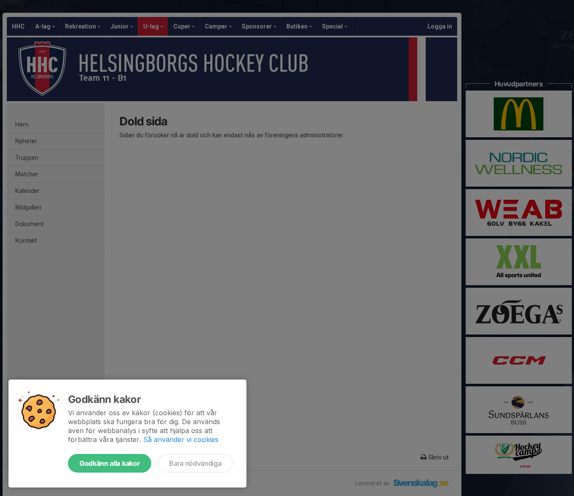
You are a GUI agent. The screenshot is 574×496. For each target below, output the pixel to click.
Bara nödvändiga (195, 463)
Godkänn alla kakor (109, 463)
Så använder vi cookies (180, 439)
